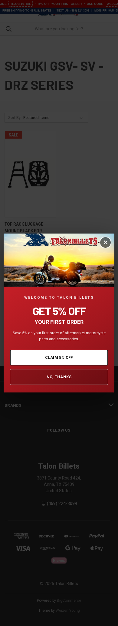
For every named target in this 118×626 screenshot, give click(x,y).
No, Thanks (59, 377)
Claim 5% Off (59, 357)
